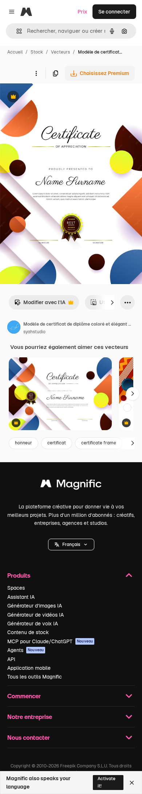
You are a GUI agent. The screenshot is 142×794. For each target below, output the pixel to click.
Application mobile (29, 668)
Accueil (15, 52)
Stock (37, 52)
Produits (18, 575)
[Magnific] (71, 485)
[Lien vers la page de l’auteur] (13, 328)
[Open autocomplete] (16, 31)
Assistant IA (21, 597)
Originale (48, 97)
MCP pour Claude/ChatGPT (50, 641)
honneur (23, 443)
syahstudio (34, 332)
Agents (25, 650)
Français (71, 544)
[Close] (132, 782)
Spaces (16, 588)
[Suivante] (112, 302)
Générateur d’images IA (34, 605)
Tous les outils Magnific (34, 676)
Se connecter (114, 11)
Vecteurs (60, 52)
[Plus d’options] (36, 73)
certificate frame (98, 443)
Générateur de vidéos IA (35, 615)
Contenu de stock (28, 632)
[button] (71, 544)
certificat (56, 443)
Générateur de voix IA (32, 623)
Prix (82, 11)
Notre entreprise (29, 716)
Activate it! (106, 782)
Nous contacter (28, 737)
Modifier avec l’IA (40, 304)
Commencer (24, 696)
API (11, 659)
